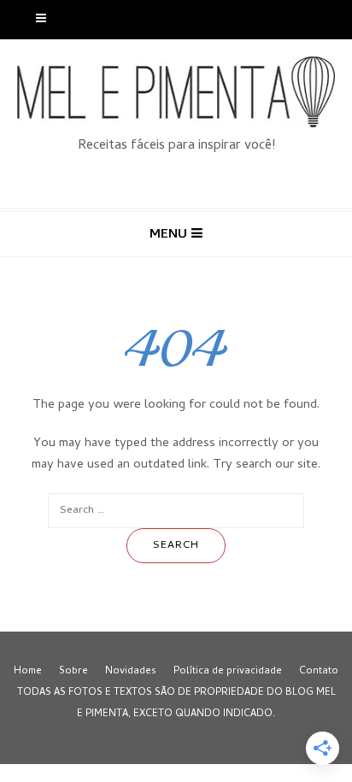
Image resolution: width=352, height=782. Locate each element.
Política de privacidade (227, 671)
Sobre (73, 671)
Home (28, 671)
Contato (318, 671)
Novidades (130, 671)
